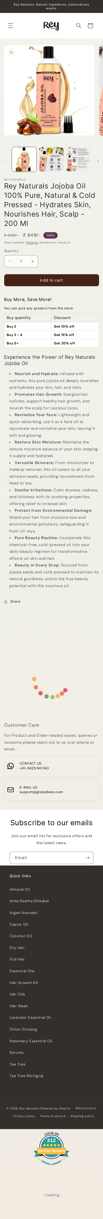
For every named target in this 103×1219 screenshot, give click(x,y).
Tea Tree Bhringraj (26, 1075)
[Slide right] (97, 160)
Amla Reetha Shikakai (29, 901)
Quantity (11, 251)
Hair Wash (19, 1006)
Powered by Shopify (55, 1108)
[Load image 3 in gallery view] (78, 159)
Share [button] (15, 601)
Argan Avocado (24, 912)
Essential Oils (22, 971)
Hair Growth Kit (24, 982)
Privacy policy (24, 1116)
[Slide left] (5, 160)
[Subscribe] (87, 858)
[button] (10, 25)
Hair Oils (17, 994)
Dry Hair (17, 947)
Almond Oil (20, 889)
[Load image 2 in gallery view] (51, 159)
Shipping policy (82, 1116)
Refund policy (86, 1108)
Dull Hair (17, 959)
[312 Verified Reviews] (51, 1167)
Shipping (32, 242)
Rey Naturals (29, 1108)
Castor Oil (19, 924)
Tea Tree (17, 1064)
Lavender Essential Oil (30, 1017)
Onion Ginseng (23, 1029)
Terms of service (52, 1116)
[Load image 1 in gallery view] (24, 159)
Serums (17, 1052)
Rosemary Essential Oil (31, 1041)
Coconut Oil (21, 936)
